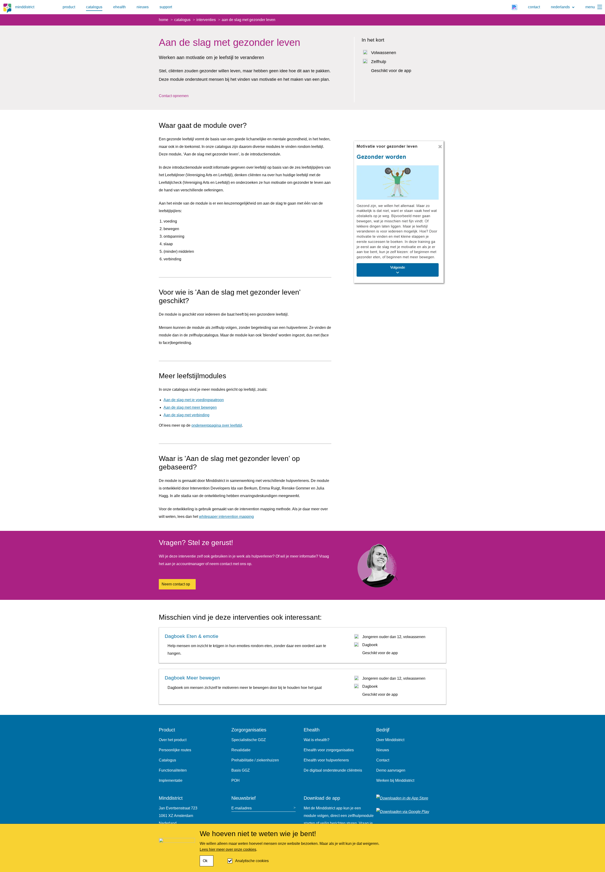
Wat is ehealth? (316, 740)
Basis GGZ (240, 770)
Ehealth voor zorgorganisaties (329, 750)
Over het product (172, 740)
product (69, 7)
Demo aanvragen (390, 770)
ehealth (119, 7)
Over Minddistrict (390, 740)
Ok (205, 861)
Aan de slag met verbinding (186, 415)
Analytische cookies (252, 861)
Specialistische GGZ (248, 740)
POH (235, 780)
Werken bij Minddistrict (395, 780)
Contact (382, 760)
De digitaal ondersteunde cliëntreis (333, 770)
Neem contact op (176, 584)
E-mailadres (241, 808)
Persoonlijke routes (175, 750)
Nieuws (382, 750)
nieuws (143, 7)
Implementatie (170, 780)
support (166, 7)
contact (534, 7)
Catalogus (167, 760)
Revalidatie (241, 750)
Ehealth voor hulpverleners (326, 760)
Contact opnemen (174, 96)
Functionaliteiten (173, 770)
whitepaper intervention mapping (226, 517)
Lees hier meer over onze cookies (228, 849)
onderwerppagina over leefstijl (216, 425)
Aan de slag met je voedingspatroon (194, 400)
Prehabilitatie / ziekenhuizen (255, 760)
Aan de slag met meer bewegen (190, 407)
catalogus (94, 7)
